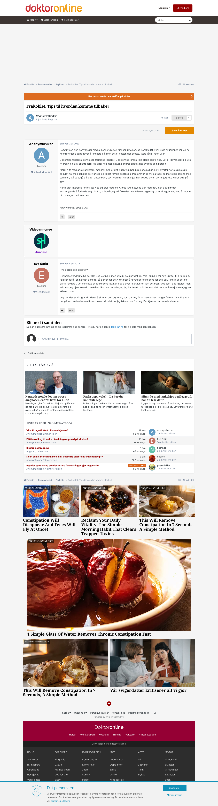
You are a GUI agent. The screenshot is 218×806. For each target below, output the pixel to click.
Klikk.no (122, 743)
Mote (140, 752)
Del (165, 117)
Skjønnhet (142, 764)
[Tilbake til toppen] (109, 703)
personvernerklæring (60, 801)
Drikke (113, 774)
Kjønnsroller (88, 764)
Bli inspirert (33, 764)
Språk (65, 712)
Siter (71, 217)
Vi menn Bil (171, 759)
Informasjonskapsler (139, 712)
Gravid (58, 764)
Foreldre (61, 752)
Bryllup (141, 774)
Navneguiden (62, 769)
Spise (113, 769)
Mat (112, 752)
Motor (169, 752)
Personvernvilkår (99, 712)
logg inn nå (117, 326)
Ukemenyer (116, 759)
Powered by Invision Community (109, 716)
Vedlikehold (33, 779)
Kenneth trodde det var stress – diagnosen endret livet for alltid (47, 398)
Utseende (79, 712)
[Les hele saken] (51, 383)
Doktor (109, 727)
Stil (139, 759)
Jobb (85, 769)
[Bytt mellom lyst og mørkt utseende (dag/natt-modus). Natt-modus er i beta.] (155, 712)
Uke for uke (61, 774)
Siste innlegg (50, 19)
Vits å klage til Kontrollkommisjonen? (47, 430)
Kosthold (104, 734)
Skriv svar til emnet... (57, 338)
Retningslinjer (71, 19)
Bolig (30, 752)
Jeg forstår (174, 788)
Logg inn (164, 7)
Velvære (130, 734)
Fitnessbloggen (147, 734)
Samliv (86, 774)
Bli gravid (60, 759)
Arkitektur (32, 759)
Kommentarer (90, 759)
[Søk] (189, 20)
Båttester (170, 774)
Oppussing (33, 769)
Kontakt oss (118, 712)
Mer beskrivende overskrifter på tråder (109, 96)
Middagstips (117, 779)
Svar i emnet (179, 130)
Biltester (169, 764)
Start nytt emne (151, 130)
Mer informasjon (174, 795)
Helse (72, 734)
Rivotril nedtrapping (37, 448)
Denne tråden (177, 20)
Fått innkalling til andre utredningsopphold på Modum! (57, 439)
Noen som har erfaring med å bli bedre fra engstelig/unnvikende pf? (64, 456)
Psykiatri (54, 119)
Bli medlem (183, 8)
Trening (117, 734)
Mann (140, 769)
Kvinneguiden (91, 752)
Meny (32, 19)
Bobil (167, 779)
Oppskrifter (116, 764)
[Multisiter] (62, 216)
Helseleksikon (87, 734)
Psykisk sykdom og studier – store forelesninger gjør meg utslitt (62, 465)
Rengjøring (33, 774)
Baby (58, 779)
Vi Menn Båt (171, 769)
